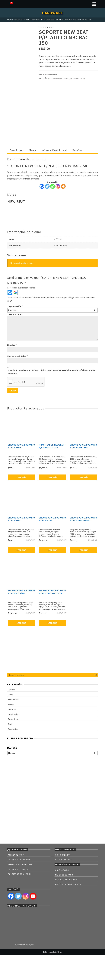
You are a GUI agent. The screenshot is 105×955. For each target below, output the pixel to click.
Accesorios (53, 78)
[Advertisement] (52, 127)
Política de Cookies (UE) (20, 874)
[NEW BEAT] (49, 92)
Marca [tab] (32, 150)
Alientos (12, 709)
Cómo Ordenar (62, 855)
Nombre (12, 345)
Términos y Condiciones (20, 864)
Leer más (21, 477)
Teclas (11, 704)
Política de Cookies (18, 869)
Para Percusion (77, 78)
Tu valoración (14, 314)
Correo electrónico (17, 356)
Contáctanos (62, 870)
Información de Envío (66, 879)
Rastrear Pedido (63, 859)
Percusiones (13, 719)
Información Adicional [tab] (54, 150)
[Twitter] (47, 186)
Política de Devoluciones (68, 884)
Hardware (65, 78)
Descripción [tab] (16, 150)
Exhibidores (13, 699)
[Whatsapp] (52, 186)
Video (10, 694)
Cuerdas (11, 689)
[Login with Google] (15, 292)
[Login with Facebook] (10, 292)
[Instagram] (58, 186)
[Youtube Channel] (33, 896)
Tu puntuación (15, 306)
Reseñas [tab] (77, 150)
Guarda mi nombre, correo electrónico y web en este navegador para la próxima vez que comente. (51, 372)
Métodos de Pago (64, 875)
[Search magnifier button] (96, 675)
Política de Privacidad (19, 859)
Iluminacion (13, 714)
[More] (63, 186)
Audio (10, 724)
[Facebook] (42, 186)
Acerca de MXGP (16, 855)
